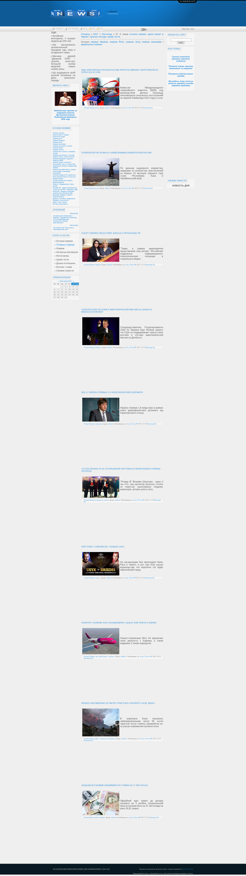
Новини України (58, 133)
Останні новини (61, 128)
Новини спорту (58, 149)
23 (66, 295)
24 (69, 295)
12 (77, 289)
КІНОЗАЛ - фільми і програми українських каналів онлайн (63, 192)
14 (58, 292)
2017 (95, 34)
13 (55, 292)
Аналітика (73, 213)
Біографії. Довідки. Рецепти (62, 195)
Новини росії (57, 138)
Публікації (59, 210)
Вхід (85, 29)
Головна (59, 29)
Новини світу (57, 142)
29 (62, 297)
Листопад (107, 34)
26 (77, 295)
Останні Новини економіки (93, 424)
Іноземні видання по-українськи (64, 175)
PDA (101, 29)
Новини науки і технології (62, 162)
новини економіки (152, 42)
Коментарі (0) (148, 108)
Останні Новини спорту (92, 578)
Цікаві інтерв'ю (58, 178)
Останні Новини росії (91, 108)
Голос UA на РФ (128, 108)
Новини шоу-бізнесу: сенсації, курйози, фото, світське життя (64, 156)
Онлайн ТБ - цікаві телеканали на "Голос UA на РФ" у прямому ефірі (65, 188)
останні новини (138, 34)
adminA (107, 108)
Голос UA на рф (187, 869)
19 (77, 292)
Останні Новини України (92, 264)
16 (66, 292)
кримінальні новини (91, 44)
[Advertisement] (180, 134)
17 (69, 292)
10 (69, 289)
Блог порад (174, 49)
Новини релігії (58, 148)
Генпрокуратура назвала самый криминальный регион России (116, 153)
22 (62, 295)
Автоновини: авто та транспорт (64, 164)
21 (58, 295)
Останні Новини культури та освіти (96, 500)
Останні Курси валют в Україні (94, 817)
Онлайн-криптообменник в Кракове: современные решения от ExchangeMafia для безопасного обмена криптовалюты (65, 219)
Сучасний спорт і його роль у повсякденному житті (63, 228)
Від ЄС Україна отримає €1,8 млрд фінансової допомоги (112, 392)
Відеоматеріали (58, 182)
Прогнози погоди (59, 137)
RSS (93, 29)
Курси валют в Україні (61, 135)
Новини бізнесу (58, 197)
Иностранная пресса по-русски (64, 177)
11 (73, 289)
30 (66, 297)
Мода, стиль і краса (60, 202)
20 (55, 295)
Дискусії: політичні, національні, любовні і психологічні (64, 199)
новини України (99, 42)
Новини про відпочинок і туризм (64, 169)
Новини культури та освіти (62, 146)
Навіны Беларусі (59, 140)
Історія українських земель (62, 180)
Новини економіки (59, 144)
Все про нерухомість (60, 204)
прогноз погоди (98, 37)
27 (55, 297)
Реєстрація (73, 29)
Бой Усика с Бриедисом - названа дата (102, 547)
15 (62, 292)
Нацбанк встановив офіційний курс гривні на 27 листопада (114, 785)
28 (58, 297)
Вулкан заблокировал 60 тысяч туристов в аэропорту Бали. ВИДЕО (118, 703)
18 (73, 292)
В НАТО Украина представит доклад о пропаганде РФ (110, 233)
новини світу (133, 42)
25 (73, 295)
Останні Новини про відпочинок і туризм (98, 656)
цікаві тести (114, 37)
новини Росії (117, 42)
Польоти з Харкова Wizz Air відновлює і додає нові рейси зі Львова (118, 623)
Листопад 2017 (66, 281)
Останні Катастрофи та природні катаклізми (99, 738)
